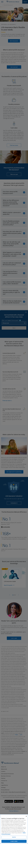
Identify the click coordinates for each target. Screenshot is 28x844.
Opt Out (14, 837)
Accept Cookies (14, 841)
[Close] (26, 816)
